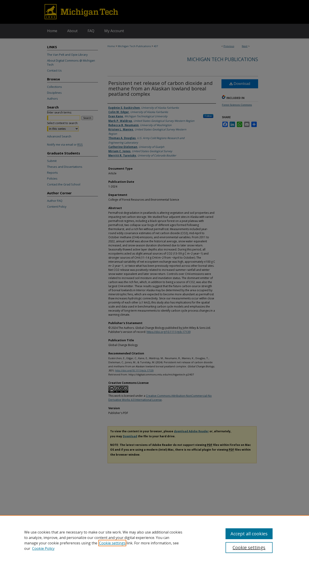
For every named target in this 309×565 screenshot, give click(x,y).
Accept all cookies (249, 534)
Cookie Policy (43, 548)
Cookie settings (112, 543)
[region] (154, 540)
